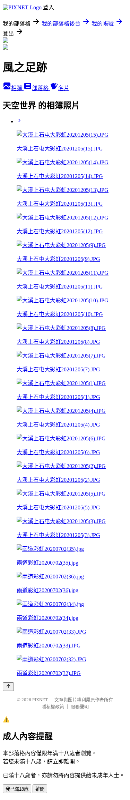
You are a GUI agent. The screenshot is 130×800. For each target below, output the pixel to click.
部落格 (41, 88)
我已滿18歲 (17, 789)
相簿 (17, 88)
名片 (63, 88)
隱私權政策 (53, 706)
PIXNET (40, 699)
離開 (39, 789)
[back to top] (8, 686)
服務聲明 (80, 706)
